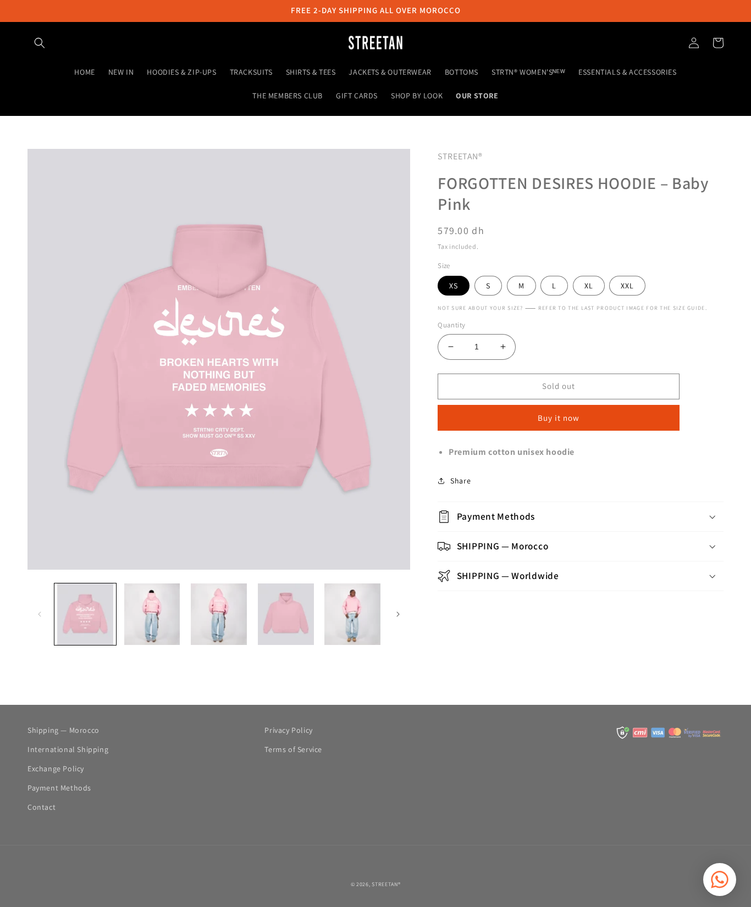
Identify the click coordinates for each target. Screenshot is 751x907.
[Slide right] (398, 614)
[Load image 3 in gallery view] (219, 614)
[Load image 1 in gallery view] (85, 614)
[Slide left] (39, 614)
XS (453, 286)
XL (588, 286)
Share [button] (460, 481)
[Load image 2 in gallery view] (152, 614)
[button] (39, 43)
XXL (627, 286)
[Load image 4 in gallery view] (286, 614)
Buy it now (558, 418)
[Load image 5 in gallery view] (353, 614)
